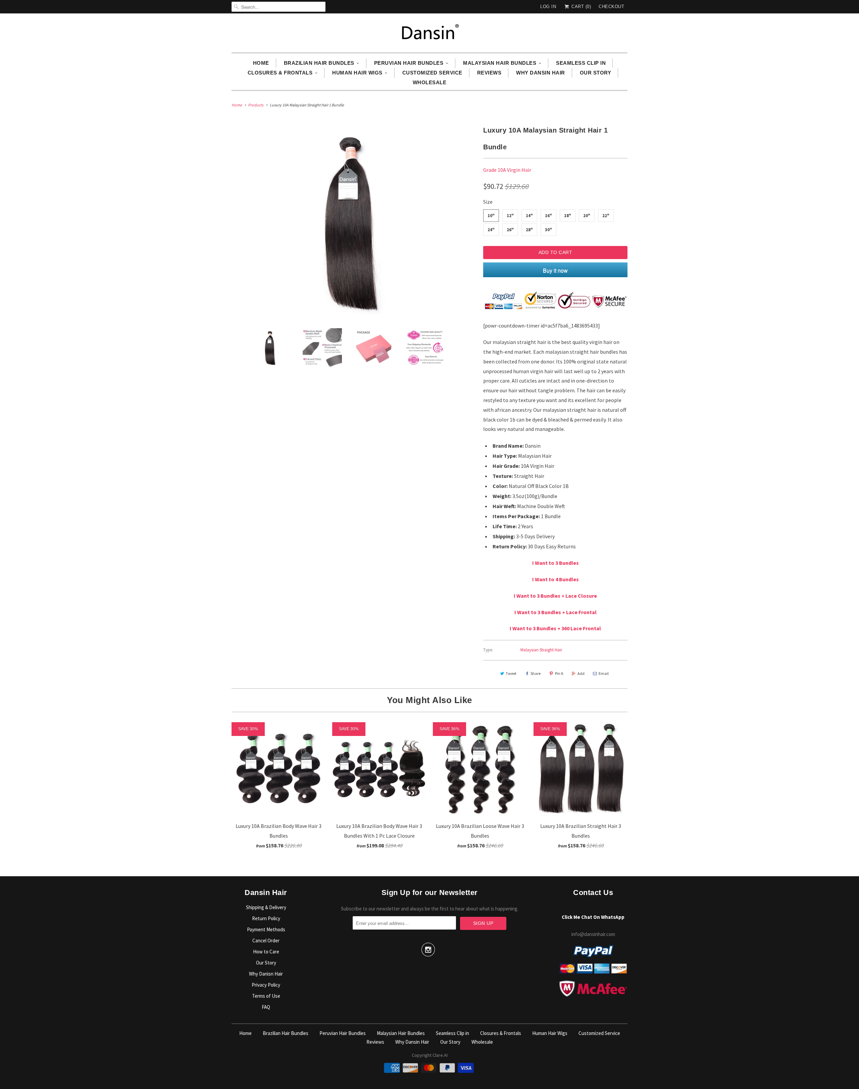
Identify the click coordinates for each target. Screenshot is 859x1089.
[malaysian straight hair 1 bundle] (354, 222)
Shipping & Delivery (266, 907)
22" (605, 215)
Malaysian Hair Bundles (499, 63)
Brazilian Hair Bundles (319, 63)
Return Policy (266, 918)
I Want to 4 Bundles (555, 579)
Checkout (611, 6)
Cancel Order (266, 940)
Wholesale (430, 82)
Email (604, 673)
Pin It (559, 673)
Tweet (511, 673)
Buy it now (555, 270)
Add (581, 673)
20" (586, 215)
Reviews (489, 73)
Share (535, 673)
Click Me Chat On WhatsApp (593, 917)
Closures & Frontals (280, 73)
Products (255, 104)
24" (491, 230)
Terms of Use (266, 996)
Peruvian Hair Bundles (409, 63)
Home (261, 63)
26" (510, 230)
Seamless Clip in (581, 63)
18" (567, 215)
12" (510, 215)
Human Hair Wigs (357, 73)
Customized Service (432, 73)
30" (548, 230)
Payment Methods (266, 929)
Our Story (595, 73)
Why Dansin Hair (540, 73)
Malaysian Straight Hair (541, 650)
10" (491, 215)
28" (529, 230)
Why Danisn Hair (266, 974)
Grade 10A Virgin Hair (507, 169)
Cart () (580, 6)
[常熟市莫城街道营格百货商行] (429, 34)
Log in (548, 6)
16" (548, 215)
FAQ (266, 1007)
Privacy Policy (266, 985)
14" (529, 215)
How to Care (266, 951)
